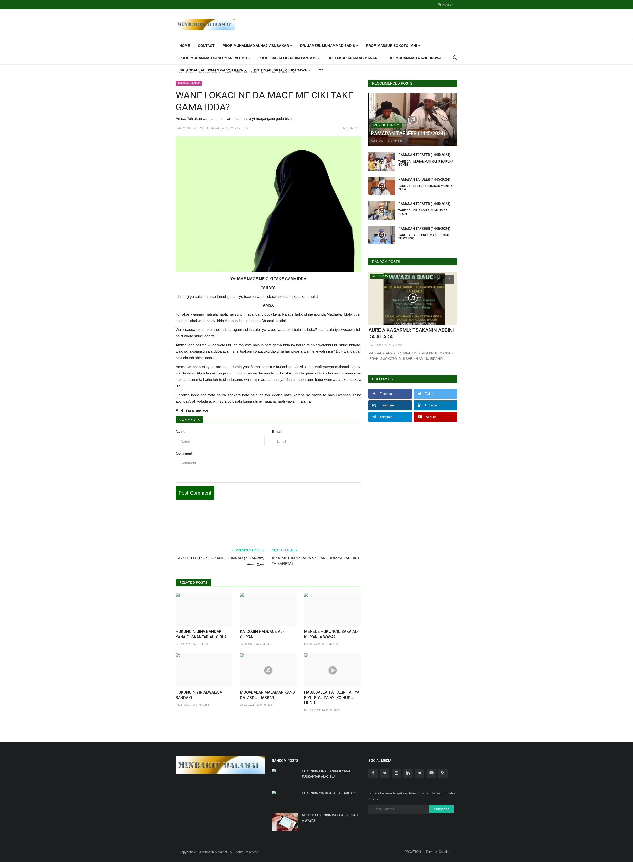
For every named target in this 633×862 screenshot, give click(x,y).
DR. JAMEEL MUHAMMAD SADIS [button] (328, 45)
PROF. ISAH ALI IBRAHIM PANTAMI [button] (287, 58)
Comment (184, 453)
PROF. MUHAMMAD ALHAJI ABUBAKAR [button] (256, 45)
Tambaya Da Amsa (210, 72)
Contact (206, 45)
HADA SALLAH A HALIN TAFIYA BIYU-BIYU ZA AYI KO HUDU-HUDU (331, 697)
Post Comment (195, 493)
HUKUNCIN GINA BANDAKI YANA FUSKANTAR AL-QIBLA (201, 634)
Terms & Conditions (440, 852)
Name (180, 431)
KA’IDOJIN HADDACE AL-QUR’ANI (262, 634)
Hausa (446, 4)
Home (185, 45)
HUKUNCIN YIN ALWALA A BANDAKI (199, 695)
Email (277, 431)
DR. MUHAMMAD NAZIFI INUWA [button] (415, 58)
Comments (189, 420)
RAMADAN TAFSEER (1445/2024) (425, 159)
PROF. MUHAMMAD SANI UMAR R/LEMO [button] (214, 58)
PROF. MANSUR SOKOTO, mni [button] (392, 45)
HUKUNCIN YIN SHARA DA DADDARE (329, 793)
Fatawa (190, 72)
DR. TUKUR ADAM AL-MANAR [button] (353, 58)
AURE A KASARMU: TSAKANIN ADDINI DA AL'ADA (411, 333)
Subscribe (442, 809)
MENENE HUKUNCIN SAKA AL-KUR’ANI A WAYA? (331, 634)
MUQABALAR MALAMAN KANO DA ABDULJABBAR (267, 695)
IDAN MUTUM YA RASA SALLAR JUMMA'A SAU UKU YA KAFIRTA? (315, 561)
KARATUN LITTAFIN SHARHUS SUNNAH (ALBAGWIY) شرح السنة (220, 561)
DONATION (412, 852)
